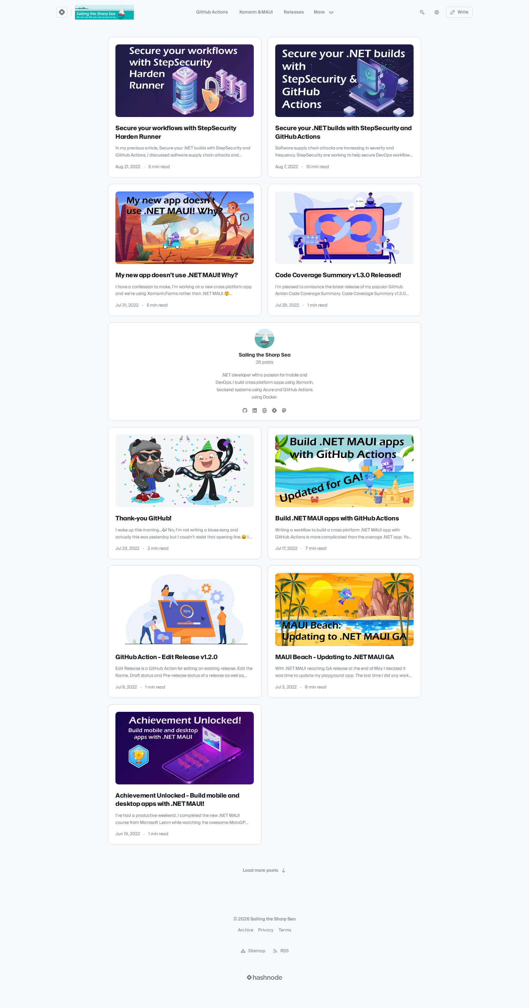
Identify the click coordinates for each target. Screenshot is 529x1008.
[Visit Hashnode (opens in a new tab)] (264, 977)
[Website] (264, 410)
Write (463, 12)
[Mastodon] (284, 410)
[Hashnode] (274, 410)
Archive (245, 930)
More (319, 12)
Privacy (265, 930)
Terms (285, 930)
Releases (294, 12)
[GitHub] (245, 410)
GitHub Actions (212, 12)
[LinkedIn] (255, 410)
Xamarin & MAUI (256, 12)
